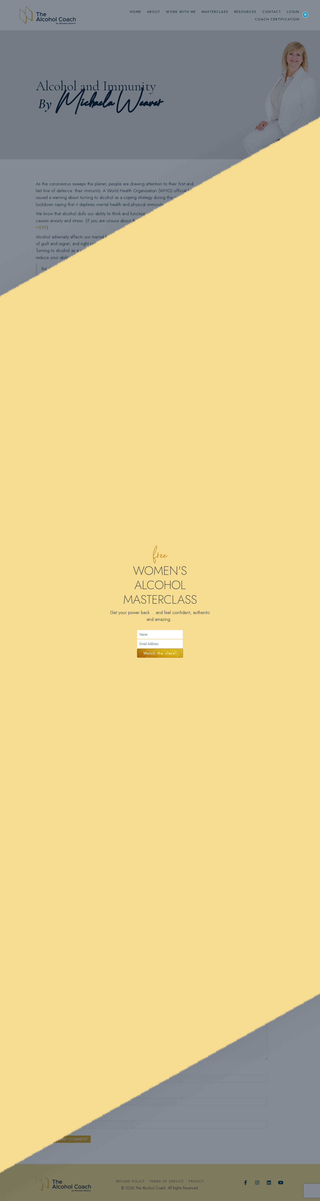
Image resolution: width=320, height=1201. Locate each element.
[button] (305, 15)
